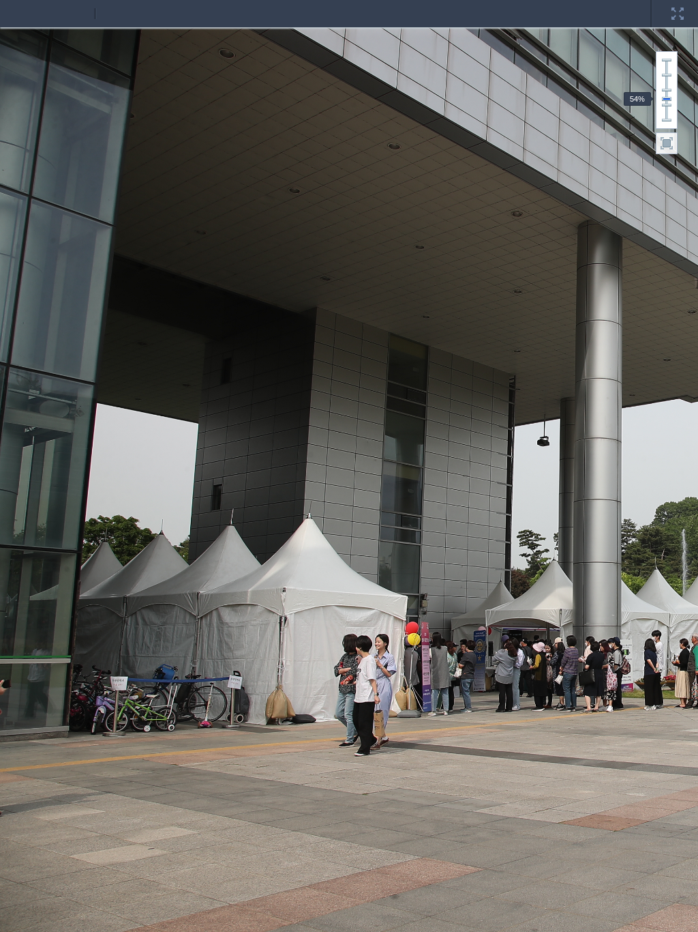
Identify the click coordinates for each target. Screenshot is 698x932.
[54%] (666, 99)
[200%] (666, 60)
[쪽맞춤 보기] (667, 143)
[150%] (666, 75)
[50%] (666, 105)
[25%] (666, 120)
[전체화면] (677, 5)
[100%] (666, 90)
